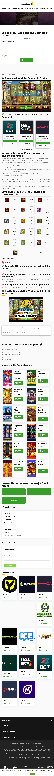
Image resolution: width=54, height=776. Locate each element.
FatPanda (41, 620)
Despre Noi (49, 8)
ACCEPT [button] (32, 774)
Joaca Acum (8, 598)
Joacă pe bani (27, 60)
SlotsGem (24, 595)
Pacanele (20, 8)
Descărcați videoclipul (26, 309)
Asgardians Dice (18, 427)
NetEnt (13, 516)
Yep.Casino (6, 595)
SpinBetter (6, 673)
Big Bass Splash (41, 463)
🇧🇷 (6, 56)
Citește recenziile (10, 143)
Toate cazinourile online (26, 149)
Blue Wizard (17, 408)
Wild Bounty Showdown (42, 409)
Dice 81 (16, 444)
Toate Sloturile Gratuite (26, 479)
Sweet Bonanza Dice (17, 373)
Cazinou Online (6, 8)
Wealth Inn (42, 444)
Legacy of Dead (18, 390)
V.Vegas (41, 647)
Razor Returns (41, 390)
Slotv (4, 700)
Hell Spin (23, 671)
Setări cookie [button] (25, 774)
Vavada (41, 594)
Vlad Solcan (38, 328)
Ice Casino (24, 647)
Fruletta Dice (41, 427)
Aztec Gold (18, 462)
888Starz (27, 38)
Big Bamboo (41, 372)
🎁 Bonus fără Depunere (14, 500)
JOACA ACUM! (18, 383)
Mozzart (23, 700)
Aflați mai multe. (5, 334)
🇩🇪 (4, 56)
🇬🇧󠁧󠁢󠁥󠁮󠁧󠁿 (2, 56)
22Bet (40, 673)
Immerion (6, 647)
